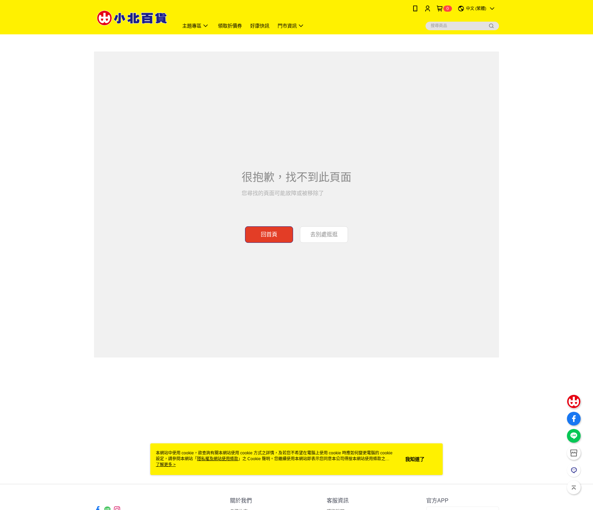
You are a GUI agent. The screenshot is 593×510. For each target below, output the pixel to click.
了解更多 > (166, 464)
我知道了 (415, 459)
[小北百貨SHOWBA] (132, 18)
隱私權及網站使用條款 (217, 458)
